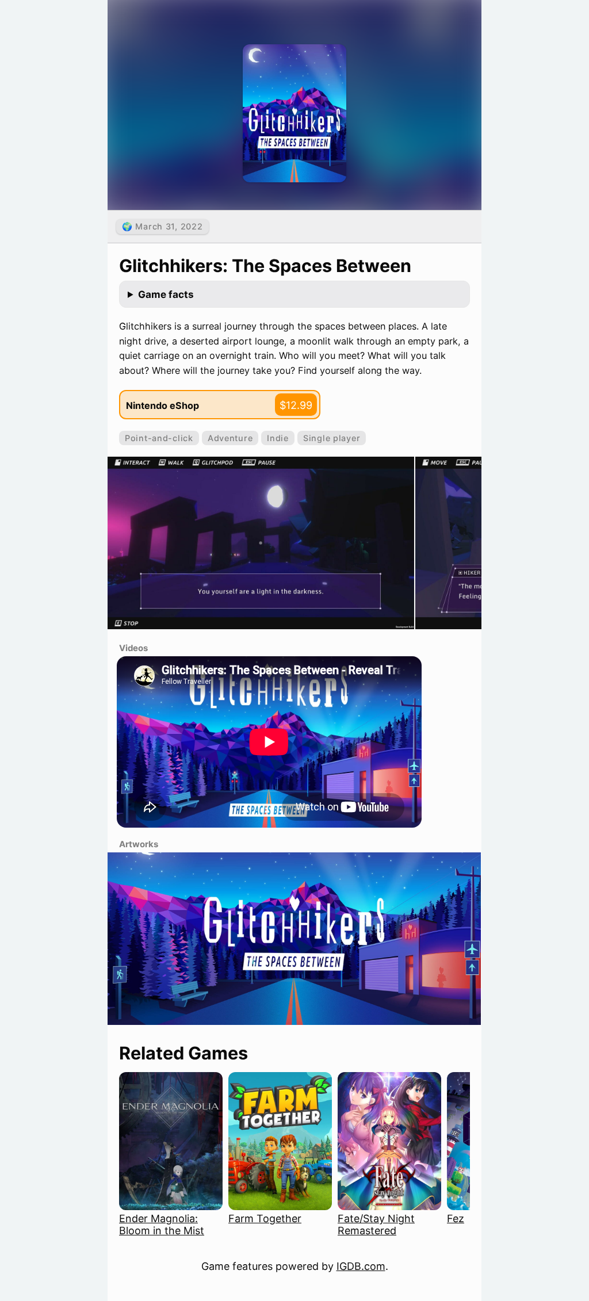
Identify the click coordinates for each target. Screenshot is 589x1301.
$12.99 (296, 405)
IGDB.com (360, 1266)
